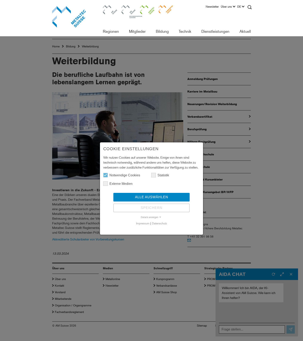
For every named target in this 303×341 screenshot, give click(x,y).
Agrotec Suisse (144, 9)
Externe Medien (121, 183)
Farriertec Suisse (164, 9)
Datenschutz (159, 223)
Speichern (151, 208)
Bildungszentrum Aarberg (128, 9)
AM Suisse (108, 7)
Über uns (226, 6)
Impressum (142, 223)
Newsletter (212, 6)
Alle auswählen (151, 197)
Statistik (163, 175)
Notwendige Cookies (124, 175)
